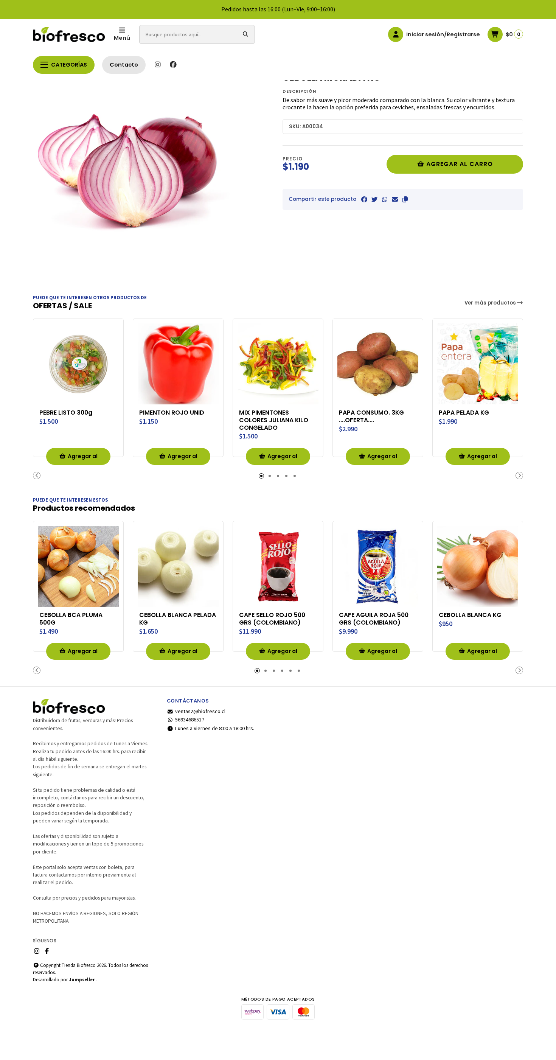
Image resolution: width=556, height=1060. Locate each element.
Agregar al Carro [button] (83, 458)
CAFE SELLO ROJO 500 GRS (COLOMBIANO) (272, 618)
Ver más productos (490, 302)
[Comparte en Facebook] (364, 199)
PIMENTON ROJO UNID (171, 413)
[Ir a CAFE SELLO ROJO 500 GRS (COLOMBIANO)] (278, 566)
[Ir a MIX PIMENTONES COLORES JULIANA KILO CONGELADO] (278, 364)
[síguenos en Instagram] (157, 65)
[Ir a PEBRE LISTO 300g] (78, 364)
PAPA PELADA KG (464, 413)
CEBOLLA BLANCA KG (470, 615)
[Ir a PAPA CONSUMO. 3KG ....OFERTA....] (378, 364)
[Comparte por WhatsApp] (384, 199)
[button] (405, 199)
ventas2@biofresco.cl (200, 711)
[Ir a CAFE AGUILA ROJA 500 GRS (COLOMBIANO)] (378, 566)
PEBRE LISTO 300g (65, 413)
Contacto (124, 64)
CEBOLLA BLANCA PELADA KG (177, 618)
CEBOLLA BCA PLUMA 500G (71, 618)
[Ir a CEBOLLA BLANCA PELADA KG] (178, 566)
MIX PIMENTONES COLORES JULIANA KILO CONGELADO (273, 420)
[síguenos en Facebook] (173, 65)
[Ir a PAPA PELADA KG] (478, 364)
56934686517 (189, 719)
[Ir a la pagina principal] (69, 34)
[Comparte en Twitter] (374, 199)
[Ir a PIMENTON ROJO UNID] (178, 364)
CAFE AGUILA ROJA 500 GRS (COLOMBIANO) (373, 618)
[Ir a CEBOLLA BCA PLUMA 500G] (78, 566)
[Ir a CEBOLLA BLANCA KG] (478, 566)
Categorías (69, 64)
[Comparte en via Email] (395, 199)
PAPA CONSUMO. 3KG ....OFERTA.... (371, 416)
